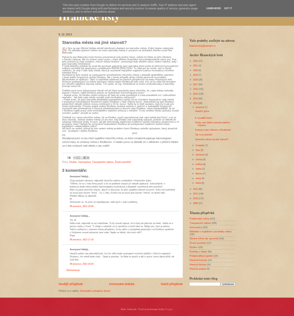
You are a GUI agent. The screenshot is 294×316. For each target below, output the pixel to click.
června (199, 159)
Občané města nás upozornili (204, 238)
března (199, 173)
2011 (196, 193)
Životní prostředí (123, 162)
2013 (196, 103)
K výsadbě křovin (203, 118)
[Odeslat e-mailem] (75, 157)
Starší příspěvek (172, 284)
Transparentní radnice (102, 162)
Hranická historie (198, 264)
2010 (196, 198)
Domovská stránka (121, 284)
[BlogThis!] (78, 157)
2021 (196, 65)
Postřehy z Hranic (198, 251)
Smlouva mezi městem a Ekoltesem (213, 130)
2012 (196, 189)
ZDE (64, 50)
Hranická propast (198, 269)
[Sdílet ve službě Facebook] (84, 157)
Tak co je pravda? (204, 134)
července (200, 154)
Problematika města (199, 218)
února (199, 178)
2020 (196, 70)
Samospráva (84, 162)
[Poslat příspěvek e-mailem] (69, 157)
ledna (199, 183)
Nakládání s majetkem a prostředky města (210, 231)
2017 (196, 84)
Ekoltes (73, 162)
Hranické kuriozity (198, 260)
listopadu (200, 145)
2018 (196, 79)
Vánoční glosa (202, 111)
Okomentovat (73, 270)
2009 (196, 203)
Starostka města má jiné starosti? (211, 139)
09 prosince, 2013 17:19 (81, 239)
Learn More (213, 8)
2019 (196, 75)
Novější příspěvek (71, 284)
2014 (196, 98)
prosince (200, 107)
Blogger (169, 309)
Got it (228, 8)
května (199, 164)
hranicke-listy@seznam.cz (203, 46)
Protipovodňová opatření (202, 256)
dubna (199, 169)
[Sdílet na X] (81, 157)
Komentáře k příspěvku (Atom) (95, 291)
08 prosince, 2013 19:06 (81, 206)
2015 (196, 94)
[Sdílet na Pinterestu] (88, 157)
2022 (196, 61)
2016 (196, 89)
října (198, 150)
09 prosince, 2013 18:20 (81, 264)
